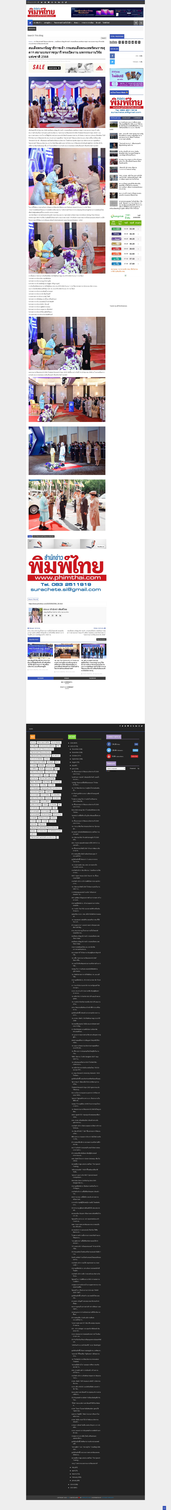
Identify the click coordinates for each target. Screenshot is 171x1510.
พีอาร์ (57, 762)
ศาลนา (33, 831)
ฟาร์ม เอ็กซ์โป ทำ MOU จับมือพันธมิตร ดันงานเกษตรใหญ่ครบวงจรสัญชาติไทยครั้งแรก (129, 153)
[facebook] (38, 2)
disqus (66, 678)
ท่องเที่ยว (41, 765)
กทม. (55, 808)
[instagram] (62, 2)
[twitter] (41, 2)
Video (45, 804)
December (75, 749)
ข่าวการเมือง (45, 795)
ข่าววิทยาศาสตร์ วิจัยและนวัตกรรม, (60, 61)
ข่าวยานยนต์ (35, 814)
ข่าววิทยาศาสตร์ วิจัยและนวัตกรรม (43, 41)
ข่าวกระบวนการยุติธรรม (47, 746)
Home (30, 41)
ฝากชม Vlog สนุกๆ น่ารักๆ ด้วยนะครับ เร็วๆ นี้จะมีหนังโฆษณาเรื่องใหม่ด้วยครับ (130, 161)
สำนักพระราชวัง (44, 817)
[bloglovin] (48, 2)
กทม (38, 821)
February (75, 1477)
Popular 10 (115, 118)
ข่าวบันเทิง (53, 804)
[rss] (55, 2)
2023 (72, 1487)
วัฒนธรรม (42, 824)
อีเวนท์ (98, 23)
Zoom (33, 821)
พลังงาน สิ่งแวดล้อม (37, 772)
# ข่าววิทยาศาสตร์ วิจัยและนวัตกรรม (43, 536)
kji (68, 1497)
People (53, 817)
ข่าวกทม (52, 821)
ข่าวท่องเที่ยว (56, 795)
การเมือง (44, 785)
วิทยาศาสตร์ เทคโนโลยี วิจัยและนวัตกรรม (44, 827)
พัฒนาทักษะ (34, 785)
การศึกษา (34, 768)
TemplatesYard (86, 1497)
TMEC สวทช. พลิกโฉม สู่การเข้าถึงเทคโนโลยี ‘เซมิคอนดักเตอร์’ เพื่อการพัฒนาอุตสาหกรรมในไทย (130, 177)
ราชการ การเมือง (88, 23)
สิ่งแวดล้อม (46, 782)
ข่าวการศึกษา (45, 801)
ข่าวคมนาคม (42, 831)
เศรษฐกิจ (47, 23)
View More (102, 639)
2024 (72, 1484)
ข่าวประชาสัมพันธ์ (36, 759)
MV (60, 804)
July (73, 765)
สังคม (76, 23)
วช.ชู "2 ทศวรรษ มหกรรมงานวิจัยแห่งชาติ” (85, 1463)
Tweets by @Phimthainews (118, 306)
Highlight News (127, 118)
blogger (40, 678)
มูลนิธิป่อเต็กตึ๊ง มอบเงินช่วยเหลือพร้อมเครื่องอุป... (86, 1079)
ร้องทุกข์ (48, 798)
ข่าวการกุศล (35, 795)
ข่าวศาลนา (34, 808)
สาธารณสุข (45, 811)
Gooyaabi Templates (108, 1497)
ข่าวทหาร (57, 798)
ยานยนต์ (33, 817)
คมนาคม (34, 824)
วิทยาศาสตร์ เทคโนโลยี (62, 23)
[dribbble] (52, 2)
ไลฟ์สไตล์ (106, 23)
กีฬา (58, 746)
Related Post (33, 639)
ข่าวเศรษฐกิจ (35, 811)
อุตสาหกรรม (57, 782)
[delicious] (65, 2)
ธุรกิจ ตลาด (50, 765)
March (74, 1474)
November (75, 752)
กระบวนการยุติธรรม (37, 791)
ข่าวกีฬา (51, 785)
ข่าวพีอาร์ (37, 23)
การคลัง (45, 821)
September (75, 759)
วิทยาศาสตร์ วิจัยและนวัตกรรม (40, 752)
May (73, 1467)
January (74, 1480)
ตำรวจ (33, 742)
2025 (72, 746)
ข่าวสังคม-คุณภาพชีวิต (38, 762)
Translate (113, 771)
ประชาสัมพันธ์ (56, 742)
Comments (138, 118)
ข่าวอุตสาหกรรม (46, 808)
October (75, 756)
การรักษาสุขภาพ (51, 772)
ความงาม (34, 778)
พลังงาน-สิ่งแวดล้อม (37, 798)
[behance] (58, 2)
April (73, 1471)
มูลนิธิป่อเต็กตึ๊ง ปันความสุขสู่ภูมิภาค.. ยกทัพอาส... (86, 1350)
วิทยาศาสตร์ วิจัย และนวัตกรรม (51, 788)
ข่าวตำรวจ (56, 755)
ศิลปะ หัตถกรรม (36, 782)
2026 (72, 743)
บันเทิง (42, 768)
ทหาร (46, 775)
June (73, 769)
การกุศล (33, 765)
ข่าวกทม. (54, 811)
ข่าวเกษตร (49, 768)
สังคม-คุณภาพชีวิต (43, 742)
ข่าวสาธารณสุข (46, 814)
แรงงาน (52, 775)
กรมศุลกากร (35, 801)
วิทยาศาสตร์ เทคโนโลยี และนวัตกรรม (43, 837)
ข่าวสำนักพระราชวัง (55, 831)
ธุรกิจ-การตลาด (36, 804)
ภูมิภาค (33, 834)
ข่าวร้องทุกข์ (35, 788)
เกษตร (47, 759)
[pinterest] (45, 2)
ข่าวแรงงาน (57, 814)
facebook (92, 678)
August (74, 762)
